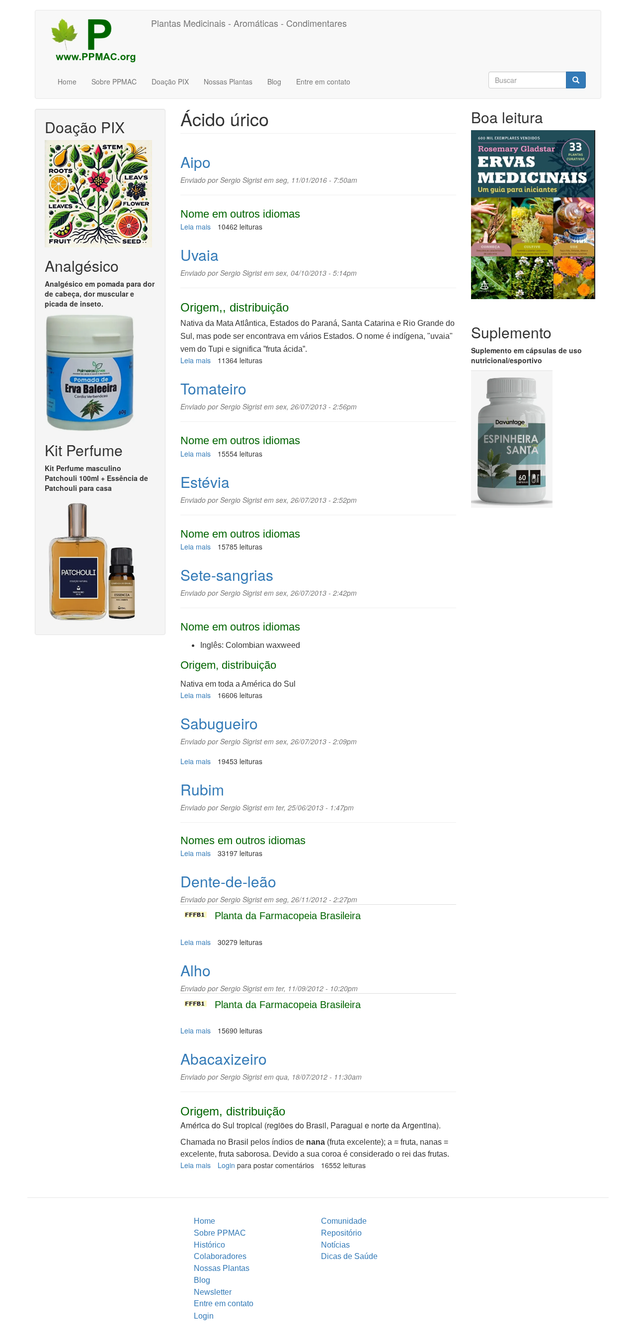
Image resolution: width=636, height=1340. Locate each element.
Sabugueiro (219, 723)
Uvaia (199, 254)
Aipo (195, 161)
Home (67, 81)
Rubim (202, 789)
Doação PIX (170, 81)
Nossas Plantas (228, 81)
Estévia (205, 481)
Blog (274, 81)
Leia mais (195, 227)
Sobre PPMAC (114, 81)
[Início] (97, 39)
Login (226, 1165)
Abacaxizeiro (223, 1058)
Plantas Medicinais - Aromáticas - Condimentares (249, 22)
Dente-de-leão (228, 881)
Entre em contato (323, 81)
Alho (195, 970)
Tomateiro (213, 388)
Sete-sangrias (226, 574)
